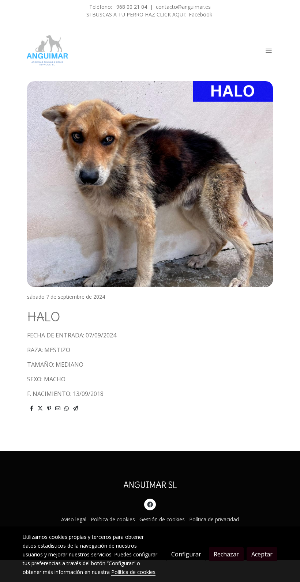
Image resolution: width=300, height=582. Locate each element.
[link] (48, 50)
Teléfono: (101, 6)
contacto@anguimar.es (183, 6)
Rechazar (226, 554)
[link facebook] (150, 504)
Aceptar (262, 554)
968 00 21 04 (131, 6)
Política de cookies (113, 519)
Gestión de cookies (162, 519)
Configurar (186, 554)
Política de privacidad (214, 519)
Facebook (200, 14)
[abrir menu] (268, 50)
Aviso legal (73, 519)
